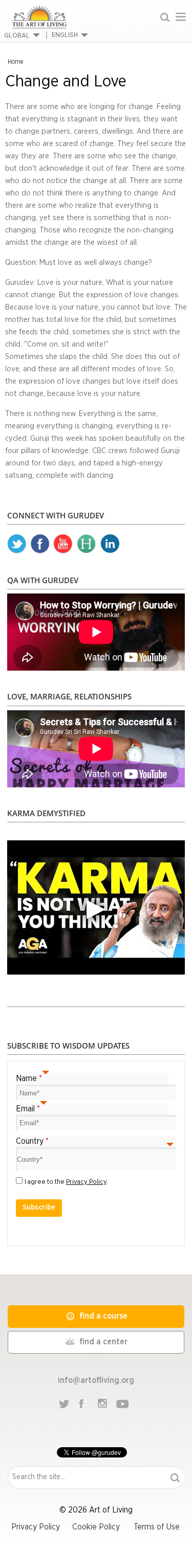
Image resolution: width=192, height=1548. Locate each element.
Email (28, 1109)
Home (15, 62)
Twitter (17, 544)
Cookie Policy (96, 1527)
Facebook (40, 544)
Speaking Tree (109, 544)
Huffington (86, 544)
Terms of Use (157, 1527)
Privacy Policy (86, 1182)
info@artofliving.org (96, 1380)
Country (32, 1141)
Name (29, 1078)
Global (17, 35)
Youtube (63, 544)
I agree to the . (66, 1182)
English (65, 35)
